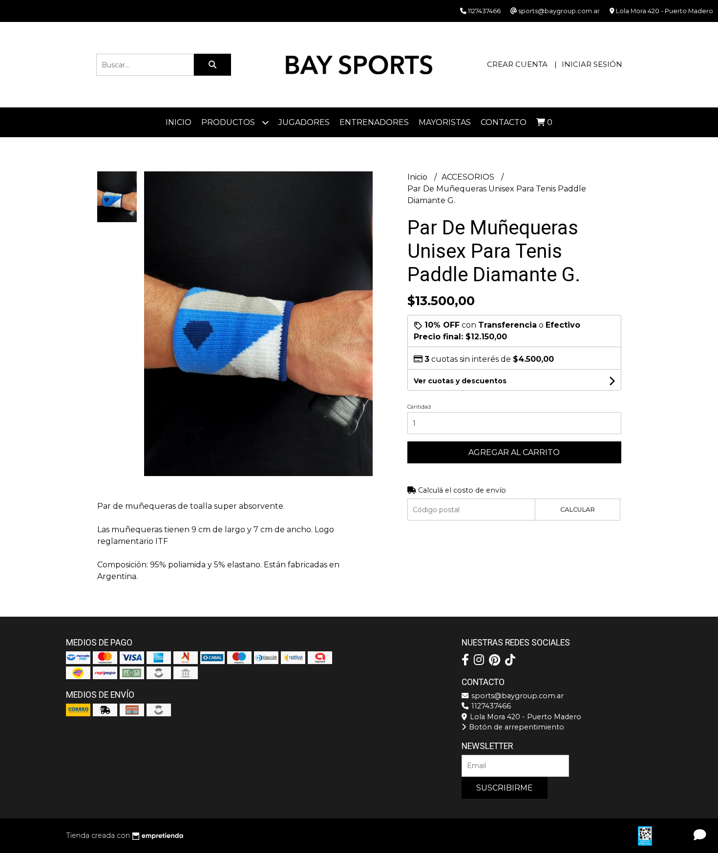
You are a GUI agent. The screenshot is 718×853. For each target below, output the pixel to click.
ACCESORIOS (469, 177)
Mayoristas (445, 122)
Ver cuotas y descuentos (460, 380)
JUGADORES (304, 122)
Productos (229, 122)
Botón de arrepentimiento (515, 727)
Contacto (504, 122)
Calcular (577, 509)
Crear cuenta (517, 64)
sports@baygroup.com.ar (516, 695)
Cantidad (419, 406)
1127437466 (490, 706)
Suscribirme (504, 787)
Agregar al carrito (514, 452)
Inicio (178, 122)
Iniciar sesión (592, 64)
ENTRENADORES (374, 122)
